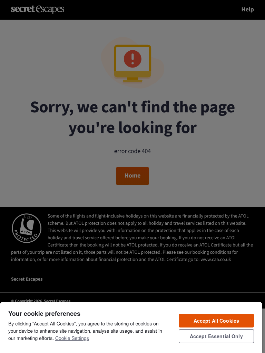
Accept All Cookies (216, 320)
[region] (131, 327)
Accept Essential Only (216, 336)
